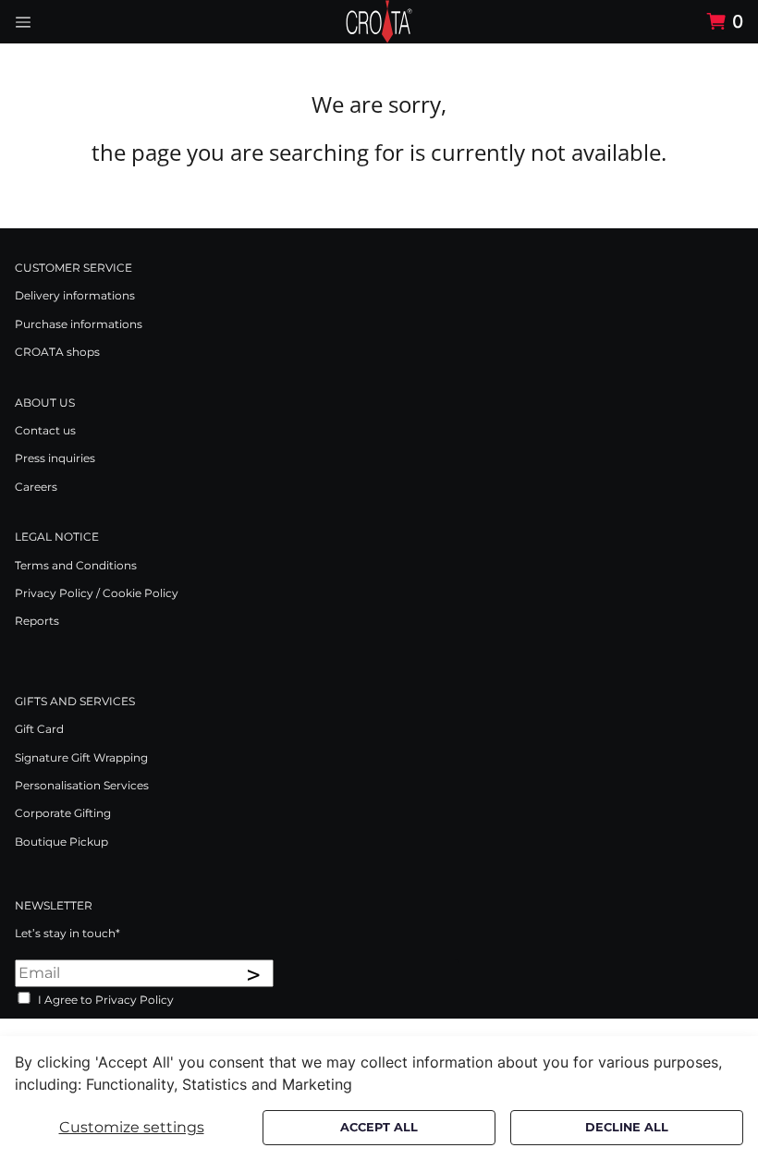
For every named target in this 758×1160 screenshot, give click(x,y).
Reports (37, 621)
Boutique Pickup (61, 842)
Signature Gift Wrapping (81, 757)
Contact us (45, 430)
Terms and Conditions (76, 565)
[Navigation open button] (23, 22)
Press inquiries (55, 458)
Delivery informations (75, 295)
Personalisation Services (82, 785)
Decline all (626, 1127)
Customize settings (131, 1127)
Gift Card (39, 729)
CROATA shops (57, 352)
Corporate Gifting (63, 813)
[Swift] (379, 21)
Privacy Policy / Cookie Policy (96, 593)
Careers (36, 487)
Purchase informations (78, 324)
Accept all (379, 1127)
